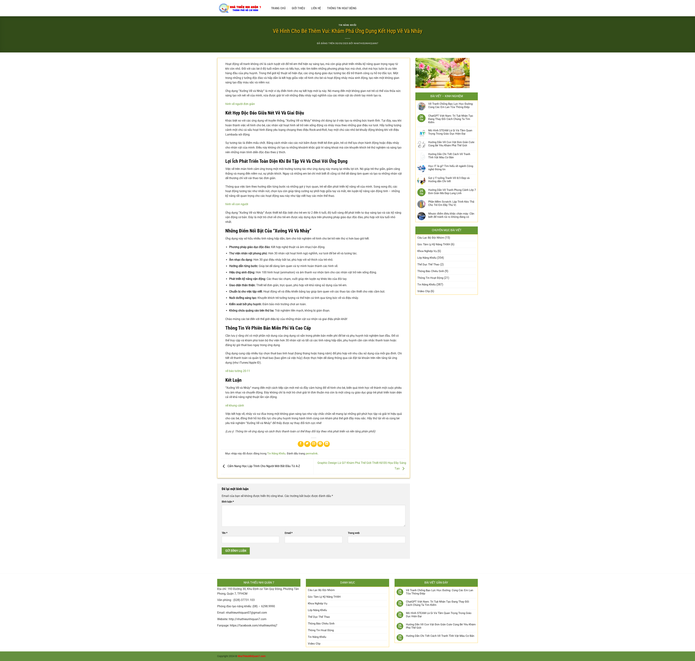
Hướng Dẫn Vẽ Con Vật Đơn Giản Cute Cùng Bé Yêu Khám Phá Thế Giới (451, 144)
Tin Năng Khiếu (347, 25)
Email (288, 533)
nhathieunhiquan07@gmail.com (246, 612)
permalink (312, 453)
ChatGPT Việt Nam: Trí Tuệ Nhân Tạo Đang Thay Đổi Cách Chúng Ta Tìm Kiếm (450, 119)
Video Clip (423, 291)
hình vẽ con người (236, 204)
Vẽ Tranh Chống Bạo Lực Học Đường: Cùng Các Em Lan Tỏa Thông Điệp (450, 105)
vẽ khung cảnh (234, 405)
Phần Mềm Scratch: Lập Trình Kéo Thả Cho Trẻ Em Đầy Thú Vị (451, 203)
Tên (224, 533)
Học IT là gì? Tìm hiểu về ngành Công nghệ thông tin (450, 167)
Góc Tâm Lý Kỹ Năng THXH (433, 244)
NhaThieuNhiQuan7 (366, 43)
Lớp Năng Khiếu (426, 257)
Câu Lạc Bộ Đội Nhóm (430, 237)
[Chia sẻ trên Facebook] (301, 444)
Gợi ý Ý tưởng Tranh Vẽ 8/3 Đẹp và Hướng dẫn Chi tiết (448, 179)
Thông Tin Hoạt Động (341, 8)
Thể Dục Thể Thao (428, 264)
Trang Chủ (278, 8)
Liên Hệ (316, 8)
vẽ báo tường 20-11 (237, 371)
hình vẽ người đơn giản (240, 104)
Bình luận (228, 501)
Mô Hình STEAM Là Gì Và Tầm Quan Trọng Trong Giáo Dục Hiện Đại (450, 132)
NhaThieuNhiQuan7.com (252, 656)
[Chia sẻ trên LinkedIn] (327, 444)
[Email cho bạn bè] (314, 444)
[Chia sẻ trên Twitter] (307, 444)
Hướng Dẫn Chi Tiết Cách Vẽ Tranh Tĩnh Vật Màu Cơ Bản (449, 155)
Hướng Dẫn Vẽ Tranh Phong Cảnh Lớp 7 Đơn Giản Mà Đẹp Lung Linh (452, 191)
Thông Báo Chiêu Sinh (430, 271)
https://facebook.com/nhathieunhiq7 (253, 625)
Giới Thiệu (298, 8)
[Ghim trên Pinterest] (320, 444)
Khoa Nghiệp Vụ (427, 251)
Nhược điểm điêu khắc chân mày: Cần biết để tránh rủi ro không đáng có (451, 215)
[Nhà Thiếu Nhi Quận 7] (240, 8)
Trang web (354, 533)
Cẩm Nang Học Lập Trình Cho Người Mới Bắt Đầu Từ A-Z (263, 466)
